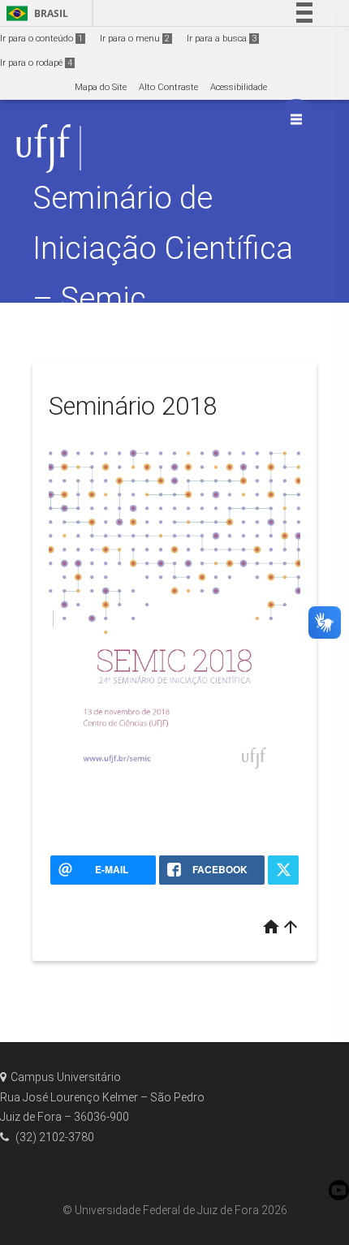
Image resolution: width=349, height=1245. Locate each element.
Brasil (34, 13)
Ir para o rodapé (36, 63)
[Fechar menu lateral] (296, 119)
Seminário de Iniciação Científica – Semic (162, 248)
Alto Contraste (168, 87)
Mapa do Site (101, 87)
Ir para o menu (135, 38)
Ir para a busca (221, 38)
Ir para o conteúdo (41, 38)
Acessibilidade (238, 87)
